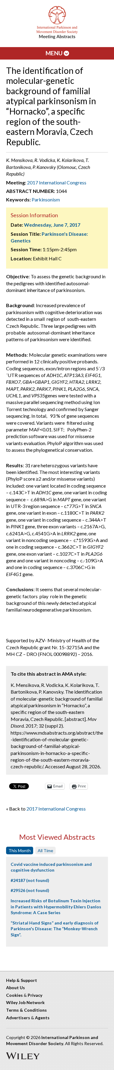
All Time (45, 850)
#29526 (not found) (30, 890)
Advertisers (18, 1017)
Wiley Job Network (25, 1002)
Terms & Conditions (26, 1010)
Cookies (14, 995)
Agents (42, 1017)
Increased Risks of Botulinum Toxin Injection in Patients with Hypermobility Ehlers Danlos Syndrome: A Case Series (56, 906)
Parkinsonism (46, 199)
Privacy (35, 995)
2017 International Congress (56, 182)
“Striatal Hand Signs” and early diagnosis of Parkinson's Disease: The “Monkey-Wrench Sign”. (54, 928)
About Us (15, 987)
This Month (20, 850)
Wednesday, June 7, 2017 (52, 225)
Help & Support (21, 980)
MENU (55, 53)
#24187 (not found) (30, 880)
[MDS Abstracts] (57, 37)
